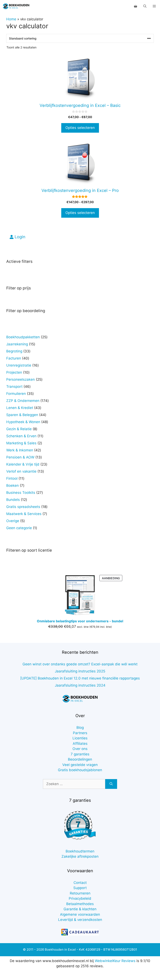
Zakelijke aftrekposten (80, 856)
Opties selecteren (80, 128)
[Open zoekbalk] (145, 6)
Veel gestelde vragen (80, 765)
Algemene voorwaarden (80, 914)
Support (80, 888)
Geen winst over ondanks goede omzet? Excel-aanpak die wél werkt (80, 664)
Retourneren (80, 893)
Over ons (80, 749)
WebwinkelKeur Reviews (115, 961)
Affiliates (80, 743)
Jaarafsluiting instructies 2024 (80, 685)
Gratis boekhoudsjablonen (80, 770)
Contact (80, 883)
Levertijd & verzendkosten (80, 920)
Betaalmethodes (80, 904)
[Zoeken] (111, 784)
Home (11, 19)
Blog (80, 727)
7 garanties (80, 754)
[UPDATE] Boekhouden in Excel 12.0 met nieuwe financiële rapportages (80, 678)
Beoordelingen (80, 759)
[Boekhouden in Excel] (16, 6)
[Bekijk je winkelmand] (135, 6)
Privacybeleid (80, 898)
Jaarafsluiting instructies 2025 (80, 671)
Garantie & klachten (80, 909)
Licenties (80, 738)
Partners (80, 733)
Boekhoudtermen (80, 851)
